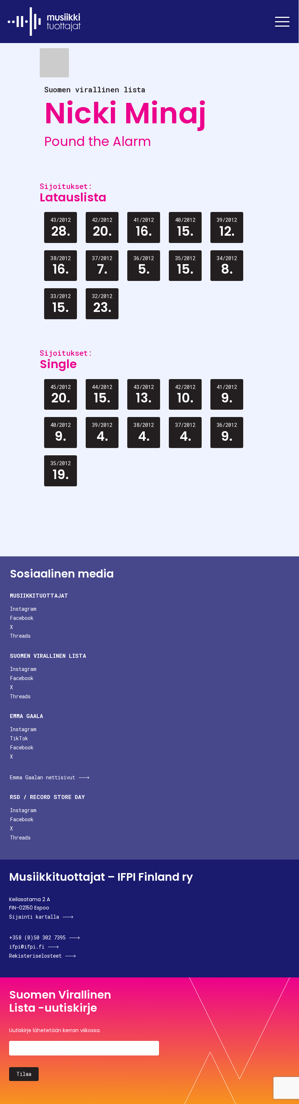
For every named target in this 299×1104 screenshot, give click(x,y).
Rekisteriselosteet (35, 955)
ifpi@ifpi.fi (26, 946)
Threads (20, 635)
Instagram (23, 608)
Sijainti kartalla (34, 916)
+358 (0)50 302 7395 (37, 937)
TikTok (19, 738)
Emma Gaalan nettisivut (42, 777)
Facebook (22, 617)
